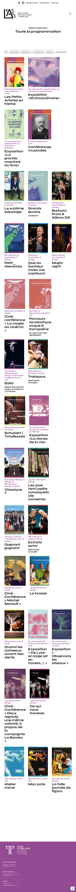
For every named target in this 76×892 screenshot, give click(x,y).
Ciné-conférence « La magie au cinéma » (14, 323)
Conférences (39, 52)
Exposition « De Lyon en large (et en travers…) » (38, 656)
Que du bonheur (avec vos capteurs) (36, 268)
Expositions (26, 52)
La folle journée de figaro (61, 787)
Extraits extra (35, 544)
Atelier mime (10, 786)
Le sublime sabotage (14, 210)
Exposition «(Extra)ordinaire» (44, 96)
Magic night (57, 264)
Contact (55, 3)
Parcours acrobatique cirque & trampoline (40, 324)
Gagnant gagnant (12, 546)
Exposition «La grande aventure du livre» (13, 158)
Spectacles (14, 52)
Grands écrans (34, 210)
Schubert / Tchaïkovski (14, 434)
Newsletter (32, 3)
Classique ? (13, 491)
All (6, 52)
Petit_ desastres (13, 264)
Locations (44, 3)
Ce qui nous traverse (37, 709)
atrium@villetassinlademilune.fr (10, 885)
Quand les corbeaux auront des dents (14, 652)
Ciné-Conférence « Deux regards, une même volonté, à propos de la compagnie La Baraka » (15, 723)
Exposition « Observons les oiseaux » (61, 656)
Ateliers (50, 52)
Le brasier (38, 593)
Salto (9, 383)
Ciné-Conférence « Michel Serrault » (15, 598)
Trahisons (36, 377)
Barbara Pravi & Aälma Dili (61, 214)
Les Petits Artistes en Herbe (13, 100)
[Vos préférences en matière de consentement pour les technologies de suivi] (72, 888)
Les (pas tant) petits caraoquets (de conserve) (38, 492)
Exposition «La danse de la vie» (38, 438)
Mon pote (36, 784)
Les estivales (61, 52)
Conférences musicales (39, 148)
